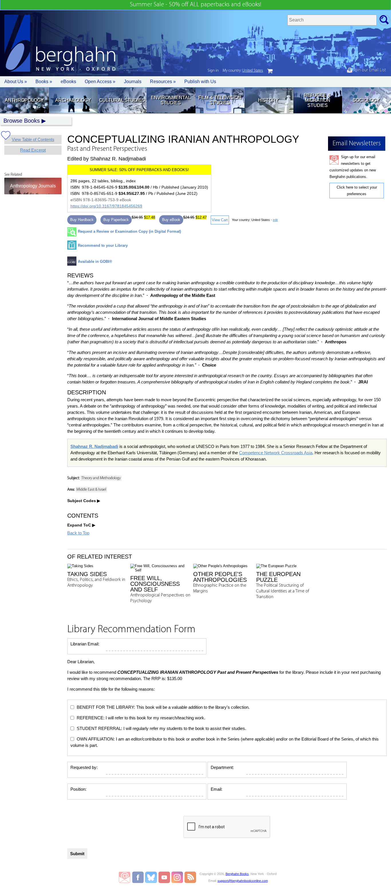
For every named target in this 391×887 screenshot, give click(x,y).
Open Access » (100, 81)
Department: (222, 767)
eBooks (68, 81)
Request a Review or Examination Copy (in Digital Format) (129, 231)
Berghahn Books (237, 874)
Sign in (213, 70)
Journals (132, 81)
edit (275, 220)
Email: (216, 789)
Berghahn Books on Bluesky (151, 877)
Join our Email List (369, 70)
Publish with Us (200, 81)
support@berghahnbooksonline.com (243, 880)
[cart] (270, 71)
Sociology (366, 100)
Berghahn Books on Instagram (177, 877)
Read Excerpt (33, 150)
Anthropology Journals (33, 185)
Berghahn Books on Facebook (138, 877)
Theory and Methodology (101, 478)
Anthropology (24, 100)
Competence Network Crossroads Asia (275, 452)
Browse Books (21, 121)
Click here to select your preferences (357, 190)
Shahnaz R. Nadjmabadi (94, 446)
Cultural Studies (122, 100)
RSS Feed (190, 877)
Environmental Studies (171, 100)
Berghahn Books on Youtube (164, 877)
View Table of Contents (33, 139)
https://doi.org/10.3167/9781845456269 (106, 206)
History (268, 100)
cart (270, 71)
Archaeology (73, 100)
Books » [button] (43, 81)
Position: (78, 789)
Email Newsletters (124, 877)
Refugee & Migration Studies (317, 100)
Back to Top (78, 532)
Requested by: (84, 767)
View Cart (220, 220)
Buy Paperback (116, 220)
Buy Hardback (82, 220)
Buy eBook (171, 220)
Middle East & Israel (91, 489)
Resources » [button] (163, 81)
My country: (243, 70)
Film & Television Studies (219, 100)
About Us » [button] (15, 81)
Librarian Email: (84, 643)
